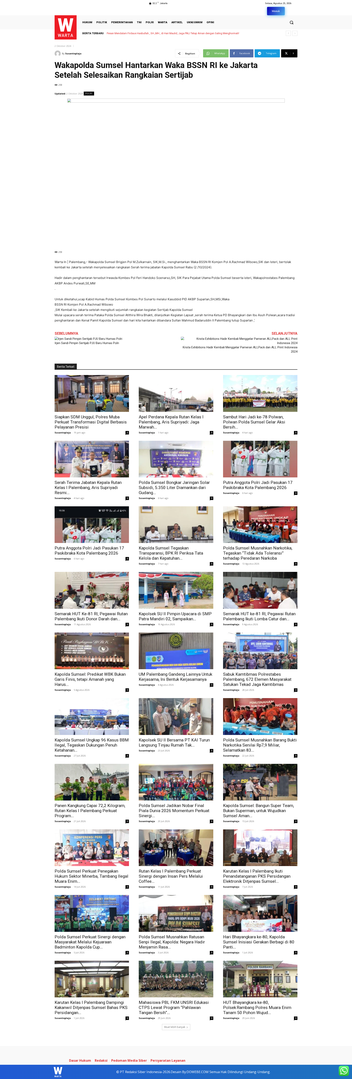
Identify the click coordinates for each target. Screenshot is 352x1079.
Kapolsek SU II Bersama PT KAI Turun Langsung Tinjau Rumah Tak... (174, 743)
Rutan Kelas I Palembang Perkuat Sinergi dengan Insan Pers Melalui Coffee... (171, 876)
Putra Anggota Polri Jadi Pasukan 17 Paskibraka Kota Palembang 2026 (258, 485)
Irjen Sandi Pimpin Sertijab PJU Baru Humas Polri (87, 343)
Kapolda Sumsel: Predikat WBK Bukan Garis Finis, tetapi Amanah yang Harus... (90, 679)
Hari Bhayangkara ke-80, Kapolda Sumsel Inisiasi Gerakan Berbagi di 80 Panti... (258, 942)
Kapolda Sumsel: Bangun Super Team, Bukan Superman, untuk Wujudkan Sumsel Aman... (258, 810)
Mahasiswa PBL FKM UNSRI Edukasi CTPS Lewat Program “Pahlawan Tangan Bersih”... (174, 1007)
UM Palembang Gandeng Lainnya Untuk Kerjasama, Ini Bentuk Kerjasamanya (175, 677)
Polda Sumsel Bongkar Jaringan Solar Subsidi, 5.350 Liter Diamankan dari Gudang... (174, 487)
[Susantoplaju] (58, 53)
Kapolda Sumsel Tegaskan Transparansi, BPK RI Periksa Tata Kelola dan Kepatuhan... (171, 553)
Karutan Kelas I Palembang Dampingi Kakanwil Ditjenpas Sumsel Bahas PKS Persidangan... (91, 1007)
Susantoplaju (73, 53)
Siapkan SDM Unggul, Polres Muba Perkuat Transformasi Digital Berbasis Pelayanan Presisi (91, 422)
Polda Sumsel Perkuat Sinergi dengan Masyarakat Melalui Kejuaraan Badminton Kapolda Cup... (90, 942)
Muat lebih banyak (174, 1027)
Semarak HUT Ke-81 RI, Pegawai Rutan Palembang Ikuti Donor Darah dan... (91, 616)
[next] (294, 33)
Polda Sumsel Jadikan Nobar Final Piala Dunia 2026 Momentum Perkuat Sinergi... (174, 810)
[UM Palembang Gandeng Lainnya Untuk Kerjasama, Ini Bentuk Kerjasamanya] (176, 651)
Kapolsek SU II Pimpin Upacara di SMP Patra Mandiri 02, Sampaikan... (175, 616)
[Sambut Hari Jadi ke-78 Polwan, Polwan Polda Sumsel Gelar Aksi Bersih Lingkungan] (260, 393)
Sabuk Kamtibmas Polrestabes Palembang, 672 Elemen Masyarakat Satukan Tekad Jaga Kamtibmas (257, 679)
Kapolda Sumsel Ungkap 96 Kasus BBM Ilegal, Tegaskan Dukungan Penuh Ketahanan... (92, 745)
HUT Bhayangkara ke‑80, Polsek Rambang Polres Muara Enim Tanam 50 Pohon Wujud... (257, 1007)
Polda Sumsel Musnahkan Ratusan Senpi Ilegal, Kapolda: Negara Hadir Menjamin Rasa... (172, 942)
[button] (291, 22)
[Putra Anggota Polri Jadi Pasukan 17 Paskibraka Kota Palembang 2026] (260, 459)
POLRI (88, 93)
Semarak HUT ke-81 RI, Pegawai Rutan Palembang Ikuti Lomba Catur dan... (259, 616)
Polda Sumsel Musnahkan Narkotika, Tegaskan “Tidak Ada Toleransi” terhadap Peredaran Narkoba (257, 553)
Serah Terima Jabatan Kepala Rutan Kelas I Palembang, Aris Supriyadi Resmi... (88, 487)
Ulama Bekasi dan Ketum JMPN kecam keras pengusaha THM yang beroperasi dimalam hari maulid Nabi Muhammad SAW (179, 33)
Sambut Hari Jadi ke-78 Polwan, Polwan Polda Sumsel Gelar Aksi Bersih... (254, 422)
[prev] (288, 33)
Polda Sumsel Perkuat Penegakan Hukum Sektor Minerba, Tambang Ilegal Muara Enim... (91, 876)
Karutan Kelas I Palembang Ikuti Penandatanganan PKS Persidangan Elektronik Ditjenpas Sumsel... (256, 876)
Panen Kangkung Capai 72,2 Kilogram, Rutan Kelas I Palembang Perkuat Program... (90, 810)
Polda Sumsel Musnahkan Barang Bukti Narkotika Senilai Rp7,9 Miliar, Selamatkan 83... (260, 745)
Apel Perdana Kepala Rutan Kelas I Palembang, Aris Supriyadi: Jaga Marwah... (171, 422)
